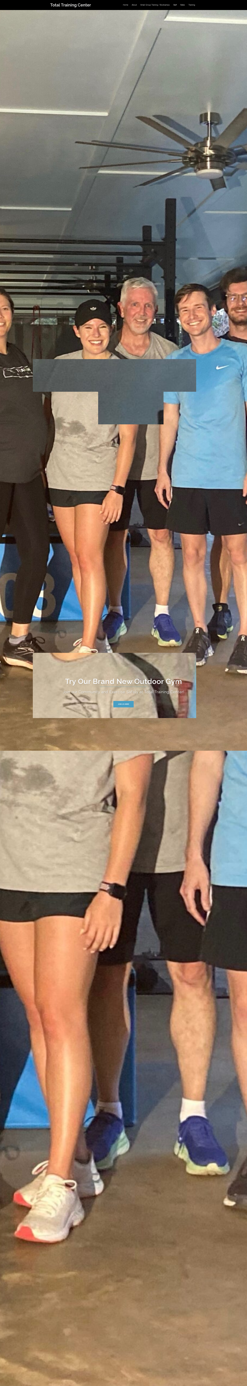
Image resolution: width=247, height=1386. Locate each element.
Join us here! (123, 704)
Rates (182, 5)
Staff (175, 5)
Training (191, 5)
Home (125, 5)
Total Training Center (70, 5)
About (134, 5)
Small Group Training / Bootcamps (155, 5)
